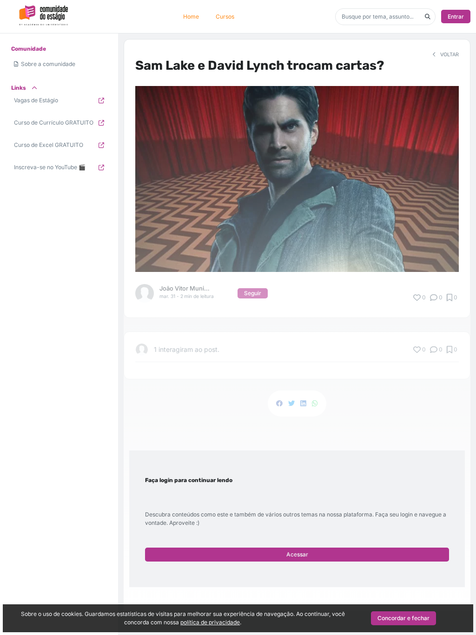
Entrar (456, 16)
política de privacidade (210, 622)
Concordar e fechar (403, 618)
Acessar (297, 554)
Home (191, 16)
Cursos (225, 16)
